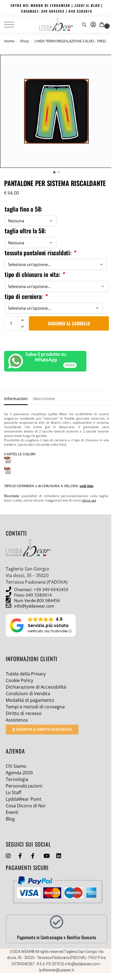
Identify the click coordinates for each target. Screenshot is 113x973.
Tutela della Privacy (26, 674)
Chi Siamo (16, 766)
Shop (24, 40)
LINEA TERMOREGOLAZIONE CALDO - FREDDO (73, 40)
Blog (10, 819)
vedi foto (86, 486)
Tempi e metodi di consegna (35, 707)
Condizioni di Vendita (28, 694)
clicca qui (89, 500)
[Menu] (12, 25)
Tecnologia (17, 779)
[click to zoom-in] (56, 111)
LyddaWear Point (24, 799)
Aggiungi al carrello (69, 323)
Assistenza (17, 720)
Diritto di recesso (24, 713)
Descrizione (44, 398)
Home (9, 40)
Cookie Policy (19, 680)
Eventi (12, 812)
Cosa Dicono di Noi (26, 806)
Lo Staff (13, 792)
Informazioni (16, 398)
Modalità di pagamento (30, 700)
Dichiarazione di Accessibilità (36, 687)
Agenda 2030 (19, 773)
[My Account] (93, 24)
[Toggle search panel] (84, 25)
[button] (103, 25)
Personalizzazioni (24, 786)
